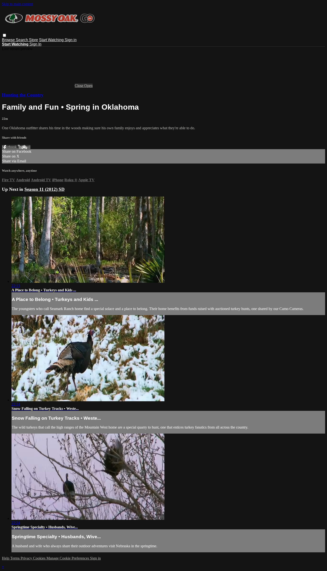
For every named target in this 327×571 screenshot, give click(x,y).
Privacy (27, 558)
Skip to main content (17, 4)
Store (33, 40)
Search (22, 40)
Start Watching (52, 40)
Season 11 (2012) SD (44, 189)
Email (26, 147)
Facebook (10, 147)
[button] (4, 35)
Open (88, 86)
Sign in (71, 40)
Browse (9, 40)
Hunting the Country (23, 94)
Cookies (39, 558)
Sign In (35, 44)
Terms (15, 558)
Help (6, 558)
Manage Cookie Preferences (68, 558)
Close (79, 86)
